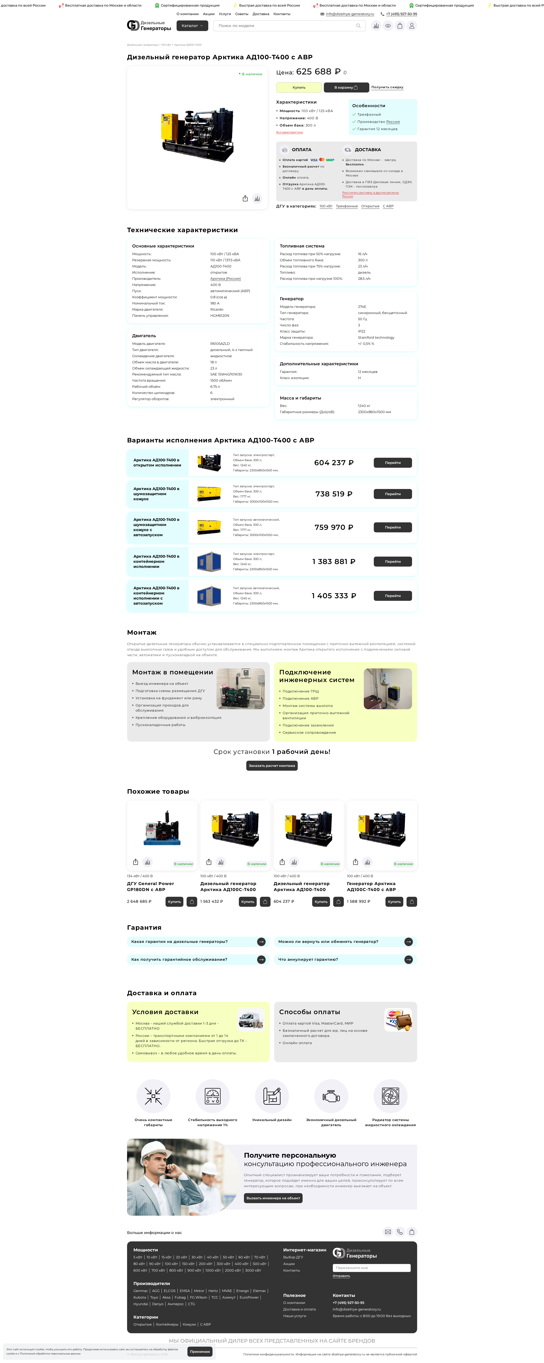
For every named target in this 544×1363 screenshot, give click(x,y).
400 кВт (242, 1264)
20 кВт (181, 1257)
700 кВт (158, 1270)
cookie (10, 1353)
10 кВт (152, 1257)
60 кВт (244, 1257)
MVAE (227, 1291)
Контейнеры (167, 1324)
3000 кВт (253, 1270)
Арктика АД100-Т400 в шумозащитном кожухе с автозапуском (156, 527)
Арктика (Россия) (225, 279)
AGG (156, 1291)
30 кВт (197, 1257)
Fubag (180, 1297)
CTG (191, 1304)
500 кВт (259, 1264)
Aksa (166, 1297)
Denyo (157, 1304)
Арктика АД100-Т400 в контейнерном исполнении (156, 561)
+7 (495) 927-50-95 (401, 14)
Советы (241, 14)
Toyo (154, 1297)
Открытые (370, 206)
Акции (209, 14)
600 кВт (140, 1270)
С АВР (388, 206)
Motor (199, 1291)
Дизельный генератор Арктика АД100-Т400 (302, 886)
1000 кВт (213, 1270)
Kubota (139, 1297)
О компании (188, 14)
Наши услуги (294, 1316)
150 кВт (188, 1264)
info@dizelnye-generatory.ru (350, 14)
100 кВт (166, 44)
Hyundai (140, 1304)
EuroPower (249, 1297)
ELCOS (170, 1291)
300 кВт (223, 1264)
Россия (393, 122)
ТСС (214, 1297)
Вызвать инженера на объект (273, 1198)
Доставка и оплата (299, 1309)
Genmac (140, 1291)
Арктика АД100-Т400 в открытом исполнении (157, 463)
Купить (299, 87)
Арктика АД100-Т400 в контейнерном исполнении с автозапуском (156, 596)
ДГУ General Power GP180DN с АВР (150, 886)
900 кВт (194, 1270)
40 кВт (213, 1257)
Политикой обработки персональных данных (50, 1353)
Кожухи (189, 1324)
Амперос (176, 1304)
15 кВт (167, 1257)
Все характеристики (289, 132)
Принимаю (200, 1352)
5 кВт (137, 1257)
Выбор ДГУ (293, 1257)
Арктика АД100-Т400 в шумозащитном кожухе (156, 493)
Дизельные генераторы (142, 44)
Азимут (228, 1297)
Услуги (225, 14)
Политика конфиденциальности (268, 1354)
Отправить (341, 1276)
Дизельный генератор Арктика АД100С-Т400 (228, 886)
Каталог (190, 25)
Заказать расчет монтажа (272, 766)
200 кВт (205, 1264)
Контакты (281, 14)
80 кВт (139, 1264)
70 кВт (259, 1257)
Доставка (261, 14)
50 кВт (228, 1257)
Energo (242, 1291)
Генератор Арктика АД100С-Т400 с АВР (371, 886)
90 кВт (155, 1264)
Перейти (393, 463)
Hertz (213, 1291)
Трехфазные (347, 206)
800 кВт (176, 1270)
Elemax (259, 1291)
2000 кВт (233, 1270)
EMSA (185, 1291)
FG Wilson (198, 1297)
